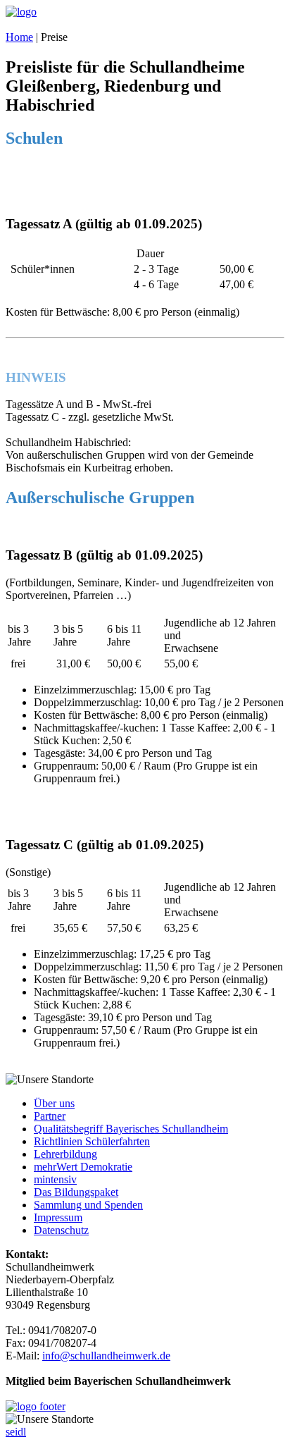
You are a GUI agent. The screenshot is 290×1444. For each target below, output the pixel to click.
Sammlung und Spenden (88, 1205)
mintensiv (55, 1179)
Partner (49, 1116)
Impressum (58, 1217)
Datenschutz (61, 1230)
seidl (16, 1432)
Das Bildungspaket (76, 1192)
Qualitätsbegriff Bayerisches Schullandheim (131, 1129)
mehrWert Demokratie (83, 1167)
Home (19, 37)
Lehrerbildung (65, 1154)
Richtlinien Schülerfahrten (92, 1141)
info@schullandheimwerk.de (106, 1356)
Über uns (54, 1103)
